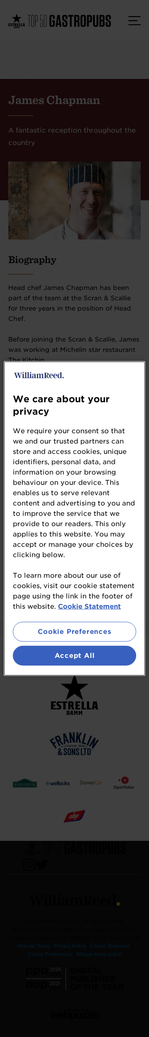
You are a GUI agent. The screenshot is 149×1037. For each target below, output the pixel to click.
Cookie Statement (89, 606)
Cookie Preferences (74, 631)
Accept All (75, 656)
